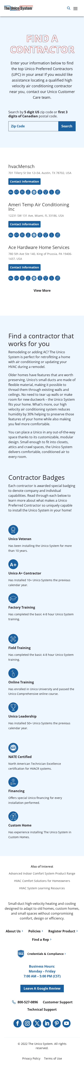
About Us (13, 931)
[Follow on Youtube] (66, 1023)
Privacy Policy (31, 1058)
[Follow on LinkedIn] (47, 1023)
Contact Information (24, 181)
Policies (34, 931)
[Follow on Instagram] (27, 1023)
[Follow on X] (37, 1023)
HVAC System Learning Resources (42, 888)
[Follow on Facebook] (17, 1023)
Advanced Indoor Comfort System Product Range (42, 873)
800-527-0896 (28, 1002)
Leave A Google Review (42, 988)
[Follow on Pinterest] (57, 1023)
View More (42, 290)
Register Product (61, 931)
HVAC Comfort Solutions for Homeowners (42, 881)
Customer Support (58, 1002)
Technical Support (42, 1009)
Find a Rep (40, 939)
